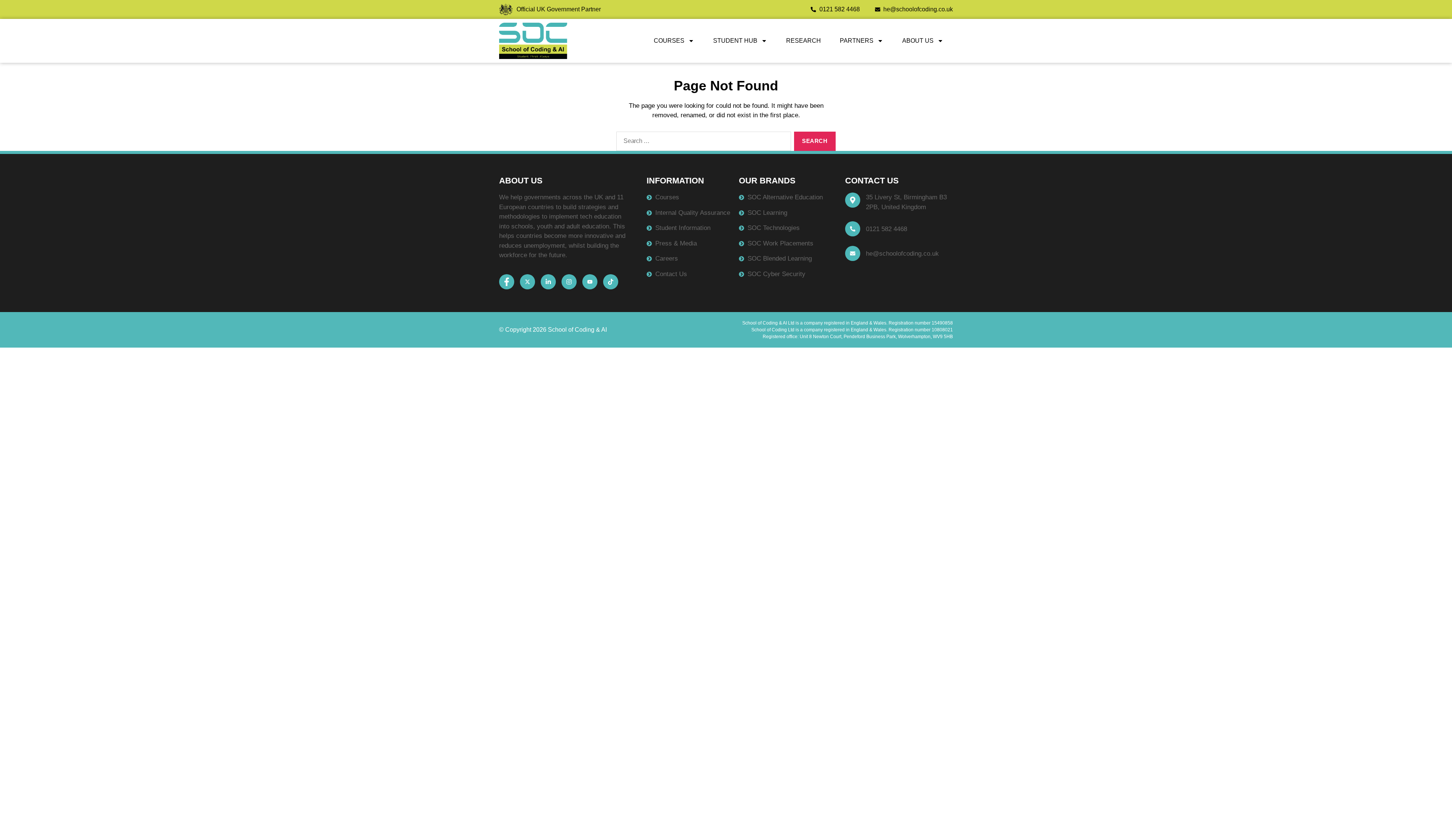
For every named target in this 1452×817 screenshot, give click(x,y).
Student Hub (735, 40)
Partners (856, 40)
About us (918, 40)
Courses (669, 40)
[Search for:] (702, 143)
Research (803, 40)
